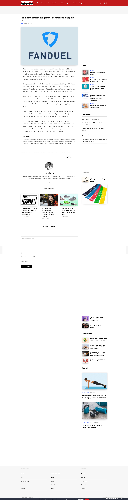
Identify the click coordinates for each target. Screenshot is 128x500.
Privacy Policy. (81, 499)
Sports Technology (25, 481)
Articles (22, 473)
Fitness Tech (85, 392)
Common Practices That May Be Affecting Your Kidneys (98, 80)
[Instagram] (13, 89)
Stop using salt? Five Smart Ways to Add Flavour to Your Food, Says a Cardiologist (97, 354)
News (22, 23)
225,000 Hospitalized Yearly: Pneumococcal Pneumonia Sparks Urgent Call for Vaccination (97, 98)
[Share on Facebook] (13, 73)
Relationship (23, 485)
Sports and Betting (65, 152)
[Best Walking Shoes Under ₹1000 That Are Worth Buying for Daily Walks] (69, 200)
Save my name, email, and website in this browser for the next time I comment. (41, 253)
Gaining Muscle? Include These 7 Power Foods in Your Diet (98, 339)
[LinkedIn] (13, 81)
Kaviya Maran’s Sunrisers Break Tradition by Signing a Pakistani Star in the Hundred (48, 212)
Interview (23, 488)
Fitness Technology (55, 473)
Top (106, 497)
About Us (83, 473)
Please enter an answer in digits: (28, 256)
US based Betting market (27, 154)
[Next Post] (127, 250)
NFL (56, 152)
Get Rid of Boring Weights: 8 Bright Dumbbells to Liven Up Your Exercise (98, 319)
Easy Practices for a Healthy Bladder (97, 73)
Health (92, 70)
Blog (22, 477)
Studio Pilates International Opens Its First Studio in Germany (97, 325)
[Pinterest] (73, 157)
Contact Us (83, 488)
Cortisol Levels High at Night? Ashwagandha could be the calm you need (98, 347)
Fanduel (36, 152)
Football (43, 152)
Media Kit (83, 477)
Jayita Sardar (49, 173)
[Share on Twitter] (13, 77)
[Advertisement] (64, 10)
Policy (52, 488)
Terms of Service (85, 485)
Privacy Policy (84, 481)
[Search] (105, 3)
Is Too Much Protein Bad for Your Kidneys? (97, 359)
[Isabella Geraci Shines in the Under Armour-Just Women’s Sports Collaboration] (29, 200)
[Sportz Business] (27, 3)
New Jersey (50, 152)
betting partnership (26, 152)
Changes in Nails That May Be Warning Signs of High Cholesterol (98, 107)
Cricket (52, 481)
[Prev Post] (1, 250)
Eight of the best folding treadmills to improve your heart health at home (98, 179)
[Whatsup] (13, 85)
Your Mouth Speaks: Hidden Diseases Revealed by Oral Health (97, 88)
